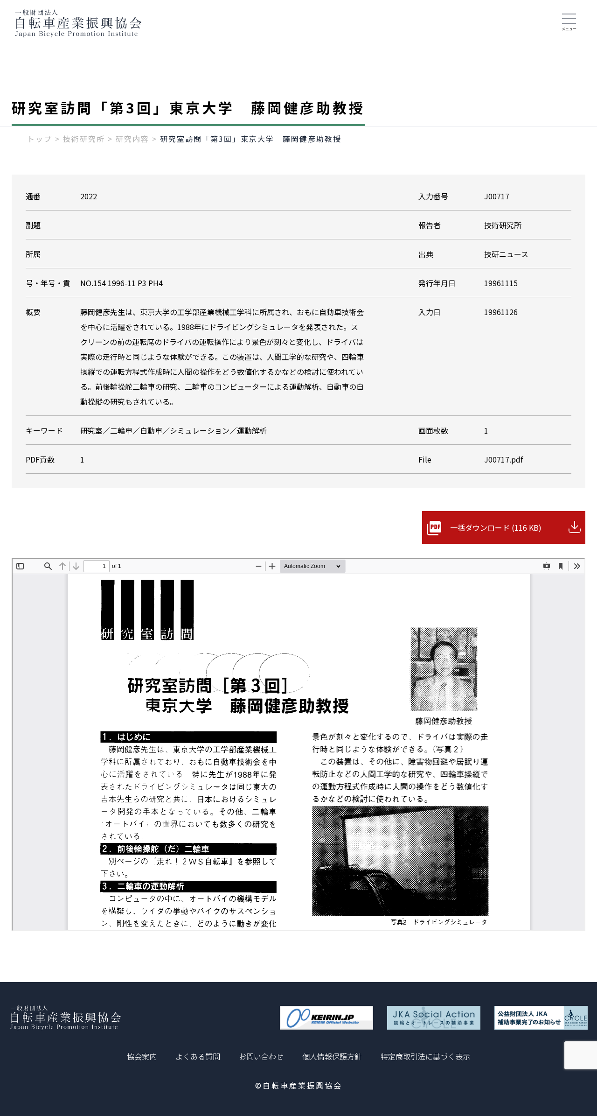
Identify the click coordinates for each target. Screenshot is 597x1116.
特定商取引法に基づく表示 (425, 1056)
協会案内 (142, 1056)
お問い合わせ (261, 1056)
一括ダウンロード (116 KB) (495, 527)
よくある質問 (197, 1056)
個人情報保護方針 (332, 1056)
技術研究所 (84, 138)
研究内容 (132, 138)
